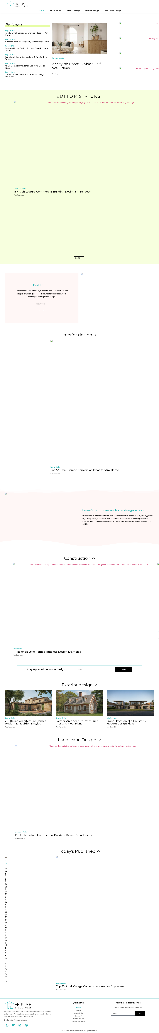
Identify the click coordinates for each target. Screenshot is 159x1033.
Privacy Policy (78, 1021)
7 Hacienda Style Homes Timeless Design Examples (47, 651)
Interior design (92, 11)
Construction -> (79, 558)
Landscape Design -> (79, 739)
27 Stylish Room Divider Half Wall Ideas (76, 66)
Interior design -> (79, 334)
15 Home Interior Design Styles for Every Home (27, 42)
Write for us (78, 1019)
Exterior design (73, 11)
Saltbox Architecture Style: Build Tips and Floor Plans (77, 722)
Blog (78, 1010)
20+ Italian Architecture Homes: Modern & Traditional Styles (26, 722)
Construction (55, 11)
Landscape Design (112, 11)
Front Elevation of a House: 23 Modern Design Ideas (126, 722)
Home (41, 11)
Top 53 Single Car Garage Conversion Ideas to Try (6, 915)
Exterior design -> (79, 684)
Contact (78, 1016)
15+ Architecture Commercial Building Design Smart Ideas (52, 191)
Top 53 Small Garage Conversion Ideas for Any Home (84, 470)
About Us (78, 1013)
